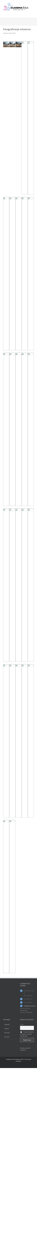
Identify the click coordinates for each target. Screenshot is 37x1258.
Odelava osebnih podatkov (25, 1180)
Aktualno (7, 1164)
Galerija (6, 1160)
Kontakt (6, 1168)
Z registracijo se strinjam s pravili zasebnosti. (27, 1165)
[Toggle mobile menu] (33, 3)
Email (22, 1156)
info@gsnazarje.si (29, 1006)
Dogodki (6, 1156)
